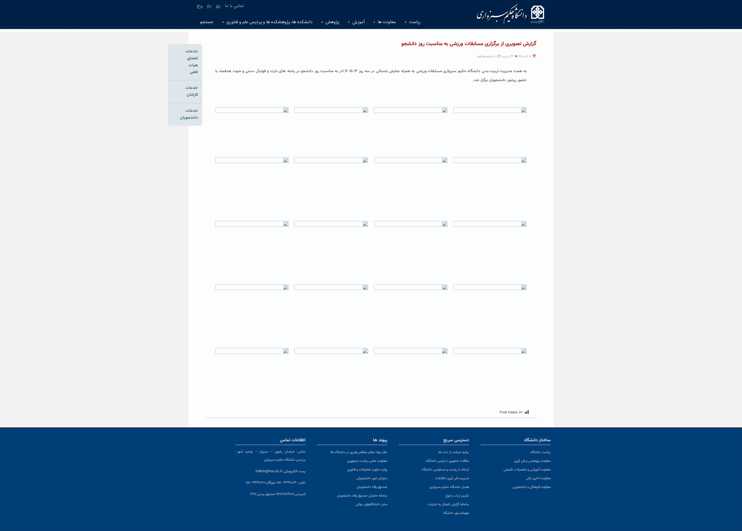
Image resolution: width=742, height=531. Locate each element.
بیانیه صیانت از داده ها (453, 452)
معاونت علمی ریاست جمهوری (367, 461)
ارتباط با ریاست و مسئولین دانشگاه (445, 469)
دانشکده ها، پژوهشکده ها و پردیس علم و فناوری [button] (269, 22)
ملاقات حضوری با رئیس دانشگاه (447, 461)
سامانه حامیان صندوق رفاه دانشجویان (362, 495)
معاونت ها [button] (387, 22)
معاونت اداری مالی (538, 478)
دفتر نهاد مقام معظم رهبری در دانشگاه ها (358, 452)
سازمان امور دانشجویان (372, 478)
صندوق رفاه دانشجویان (372, 487)
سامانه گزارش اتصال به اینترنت (448, 504)
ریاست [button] (415, 22)
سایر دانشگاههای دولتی (371, 504)
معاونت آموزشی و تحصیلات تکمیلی (527, 469)
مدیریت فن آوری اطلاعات (452, 478)
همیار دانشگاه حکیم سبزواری (449, 487)
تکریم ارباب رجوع (457, 495)
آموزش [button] (358, 22)
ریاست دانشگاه (540, 452)
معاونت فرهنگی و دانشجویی (531, 487)
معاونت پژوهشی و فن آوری (532, 461)
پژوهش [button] (332, 22)
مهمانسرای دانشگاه (456, 513)
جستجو (206, 22)
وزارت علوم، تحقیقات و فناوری (367, 469)
